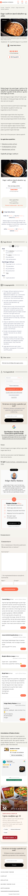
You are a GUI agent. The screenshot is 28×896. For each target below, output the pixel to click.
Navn (3, 580)
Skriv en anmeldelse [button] (16, 755)
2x (15, 246)
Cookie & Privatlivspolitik (14, 891)
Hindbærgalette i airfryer (9, 146)
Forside (2, 7)
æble (10, 255)
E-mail (16, 580)
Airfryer (13, 7)
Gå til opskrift (14, 57)
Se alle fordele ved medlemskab (14, 392)
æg (7, 273)
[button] (10, 51)
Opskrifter (7, 7)
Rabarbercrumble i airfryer (9, 144)
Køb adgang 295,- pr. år (13, 389)
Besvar (23, 627)
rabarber (11, 251)
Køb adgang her (13, 523)
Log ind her (14, 397)
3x (17, 246)
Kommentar (5, 552)
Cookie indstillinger (5, 891)
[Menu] (26, 1)
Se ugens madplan (10, 837)
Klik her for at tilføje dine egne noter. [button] (12, 363)
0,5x (10, 246)
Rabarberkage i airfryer (8, 149)
